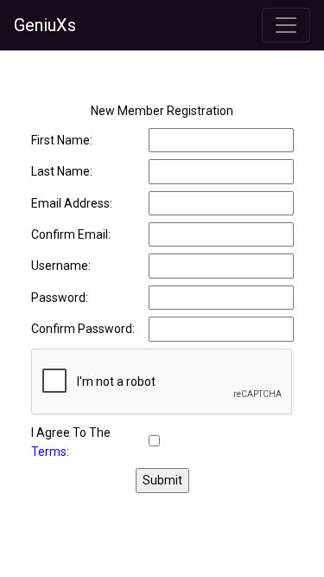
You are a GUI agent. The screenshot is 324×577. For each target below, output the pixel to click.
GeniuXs (45, 25)
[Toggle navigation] (286, 25)
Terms (49, 451)
